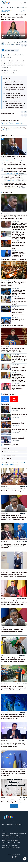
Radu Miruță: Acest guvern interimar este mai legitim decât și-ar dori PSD (14, 163)
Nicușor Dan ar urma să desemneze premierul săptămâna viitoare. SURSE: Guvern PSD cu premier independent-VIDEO (15, 104)
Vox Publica (14, 845)
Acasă (4, 7)
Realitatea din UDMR (15, 842)
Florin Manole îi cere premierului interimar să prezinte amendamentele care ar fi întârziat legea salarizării (13, 517)
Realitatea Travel (16, 847)
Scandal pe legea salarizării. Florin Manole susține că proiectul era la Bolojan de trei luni (12, 631)
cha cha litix (5, 123)
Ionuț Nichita (23, 627)
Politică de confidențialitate (7, 824)
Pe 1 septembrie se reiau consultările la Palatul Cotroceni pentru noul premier (13, 490)
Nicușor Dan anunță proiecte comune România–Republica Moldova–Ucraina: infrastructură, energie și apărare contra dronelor (14, 603)
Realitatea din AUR (16, 835)
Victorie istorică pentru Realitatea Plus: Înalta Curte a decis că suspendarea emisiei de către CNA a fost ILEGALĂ (19, 236)
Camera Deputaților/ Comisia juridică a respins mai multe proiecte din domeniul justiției (14, 82)
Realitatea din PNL (15, 840)
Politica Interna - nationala (14, 7)
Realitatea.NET (5, 833)
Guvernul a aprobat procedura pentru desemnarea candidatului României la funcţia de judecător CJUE (13, 716)
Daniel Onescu (23, 740)
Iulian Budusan (23, 655)
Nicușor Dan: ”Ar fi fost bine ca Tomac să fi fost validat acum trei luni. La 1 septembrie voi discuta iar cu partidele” (14, 574)
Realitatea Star (22, 833)
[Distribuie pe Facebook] (25, 42)
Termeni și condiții (11, 822)
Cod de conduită (18, 824)
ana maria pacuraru (16, 123)
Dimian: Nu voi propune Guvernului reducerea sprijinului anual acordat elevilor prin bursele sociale (15, 96)
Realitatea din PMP (6, 842)
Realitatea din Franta (6, 845)
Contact (3, 822)
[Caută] (20, 3)
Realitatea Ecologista (6, 835)
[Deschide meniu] (25, 3)
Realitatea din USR (16, 838)
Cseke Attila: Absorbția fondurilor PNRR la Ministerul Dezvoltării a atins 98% (15, 89)
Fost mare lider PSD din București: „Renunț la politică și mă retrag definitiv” (18, 388)
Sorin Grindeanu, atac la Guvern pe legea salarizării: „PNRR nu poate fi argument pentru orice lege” (19, 359)
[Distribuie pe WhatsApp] (22, 45)
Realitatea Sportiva (14, 833)
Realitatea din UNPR (6, 838)
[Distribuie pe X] (25, 45)
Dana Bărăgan (23, 797)
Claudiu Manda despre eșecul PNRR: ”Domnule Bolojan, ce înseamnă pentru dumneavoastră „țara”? (13, 745)
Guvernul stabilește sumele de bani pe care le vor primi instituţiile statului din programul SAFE (13, 773)
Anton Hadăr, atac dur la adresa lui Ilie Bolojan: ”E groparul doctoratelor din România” (13, 546)
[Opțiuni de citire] (25, 858)
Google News (7, 130)
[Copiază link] (22, 42)
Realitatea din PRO (16, 43)
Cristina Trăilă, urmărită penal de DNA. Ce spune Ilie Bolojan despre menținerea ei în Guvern (19, 368)
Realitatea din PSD (6, 840)
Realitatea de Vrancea (6, 847)
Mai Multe (14, 806)
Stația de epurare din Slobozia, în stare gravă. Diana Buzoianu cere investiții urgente (19, 254)
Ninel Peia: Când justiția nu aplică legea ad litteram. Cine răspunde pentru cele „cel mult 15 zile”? (13, 158)
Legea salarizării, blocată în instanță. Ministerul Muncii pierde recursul (13, 801)
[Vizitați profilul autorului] (2, 43)
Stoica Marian (23, 486)
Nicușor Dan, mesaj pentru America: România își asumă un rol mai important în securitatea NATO (12, 350)
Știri (7, 7)
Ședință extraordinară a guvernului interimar (18, 320)
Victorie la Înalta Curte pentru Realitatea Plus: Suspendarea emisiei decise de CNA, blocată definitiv (18, 245)
